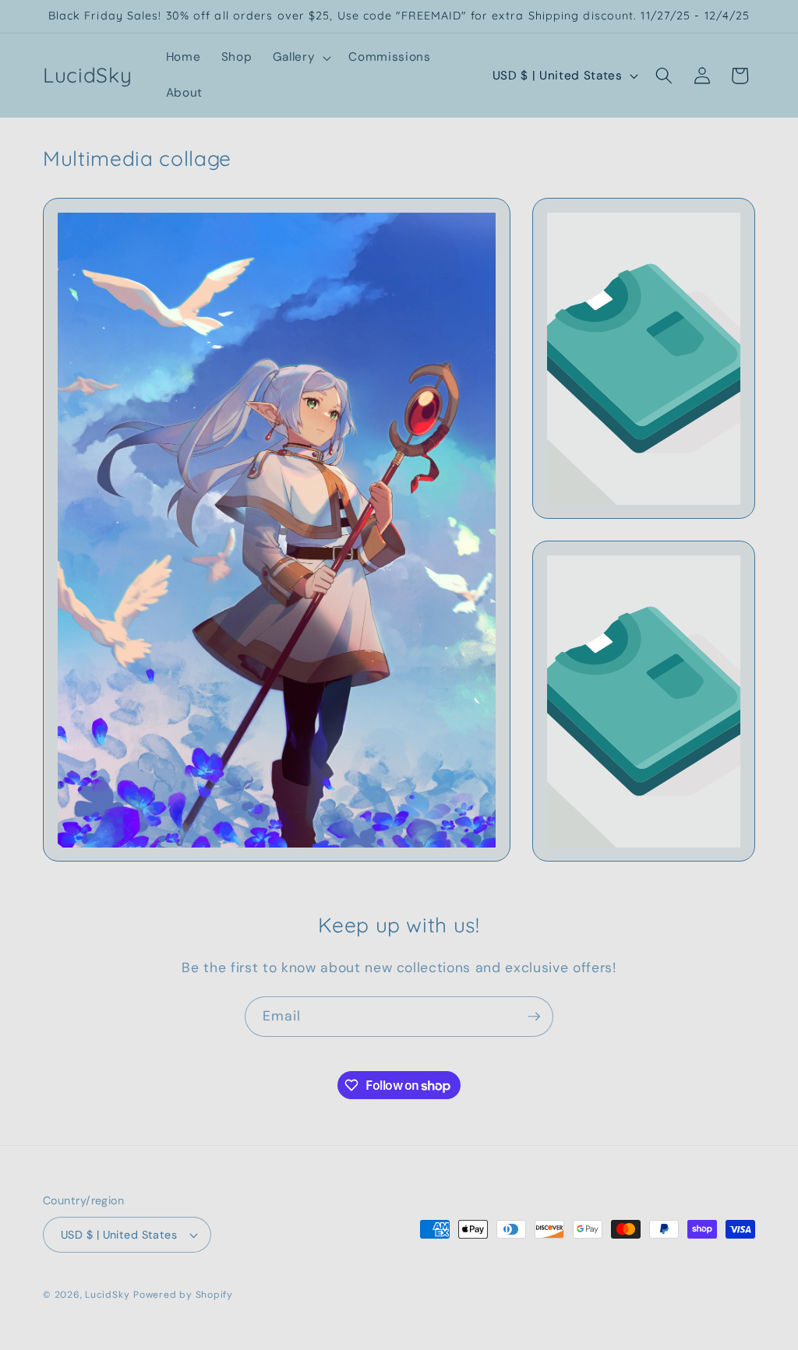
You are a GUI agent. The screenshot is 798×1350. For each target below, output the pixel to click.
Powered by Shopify (183, 1294)
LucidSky (107, 1294)
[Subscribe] (534, 1016)
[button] (301, 58)
